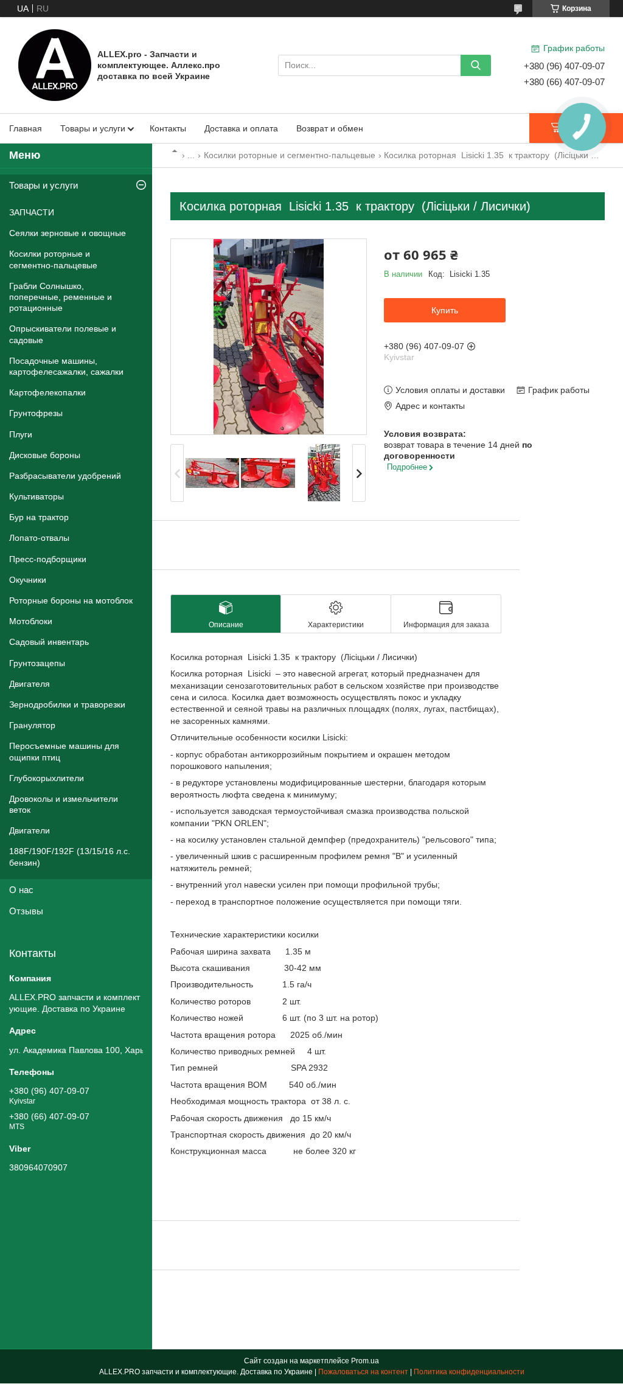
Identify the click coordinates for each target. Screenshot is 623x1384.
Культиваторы (36, 496)
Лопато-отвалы (39, 538)
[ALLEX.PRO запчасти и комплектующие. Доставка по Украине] (54, 64)
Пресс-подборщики (47, 559)
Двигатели (29, 830)
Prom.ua (365, 1361)
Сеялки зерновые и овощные (67, 233)
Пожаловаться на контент (363, 1372)
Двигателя (29, 684)
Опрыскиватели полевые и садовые (62, 334)
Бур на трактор (39, 517)
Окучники (27, 580)
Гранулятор (32, 725)
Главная (25, 128)
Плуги (20, 434)
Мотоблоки (30, 621)
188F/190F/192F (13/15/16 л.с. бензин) (69, 856)
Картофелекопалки (47, 392)
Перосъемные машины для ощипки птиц (64, 751)
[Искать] (476, 65)
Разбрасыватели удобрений (65, 476)
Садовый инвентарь (49, 642)
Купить (444, 310)
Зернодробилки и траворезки (67, 704)
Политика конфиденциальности (469, 1372)
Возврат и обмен (329, 128)
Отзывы (26, 911)
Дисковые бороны (44, 455)
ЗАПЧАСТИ (31, 212)
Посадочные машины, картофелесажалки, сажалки (66, 366)
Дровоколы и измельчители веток (63, 804)
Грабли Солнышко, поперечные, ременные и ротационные (60, 297)
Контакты (168, 128)
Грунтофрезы (36, 413)
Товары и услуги (92, 128)
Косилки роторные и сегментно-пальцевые (289, 155)
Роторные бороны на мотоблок (71, 600)
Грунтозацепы (37, 663)
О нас (21, 890)
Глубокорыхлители (46, 778)
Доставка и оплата (241, 128)
